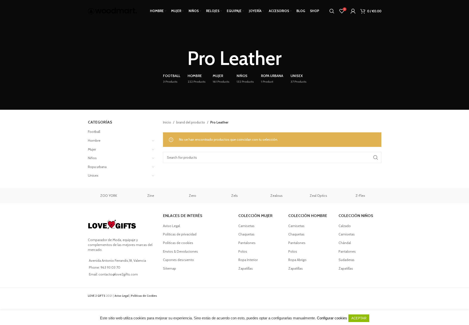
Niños (92, 158)
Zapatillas (245, 268)
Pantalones (247, 243)
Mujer (92, 149)
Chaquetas (246, 234)
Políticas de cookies (178, 243)
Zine (150, 195)
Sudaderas (347, 260)
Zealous (276, 195)
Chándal (345, 243)
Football (94, 131)
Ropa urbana (97, 167)
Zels (234, 195)
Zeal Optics (318, 195)
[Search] (332, 11)
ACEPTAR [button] (358, 318)
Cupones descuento (178, 260)
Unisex (93, 175)
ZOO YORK (108, 195)
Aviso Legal (171, 226)
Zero (192, 195)
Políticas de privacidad (179, 234)
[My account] (353, 11)
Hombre (94, 140)
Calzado (345, 226)
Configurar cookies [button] (332, 318)
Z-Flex (360, 195)
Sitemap (169, 268)
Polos (242, 251)
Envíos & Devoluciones (180, 251)
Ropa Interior (248, 260)
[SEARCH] (375, 157)
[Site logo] (112, 10)
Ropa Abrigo (297, 260)
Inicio (167, 122)
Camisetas (246, 226)
